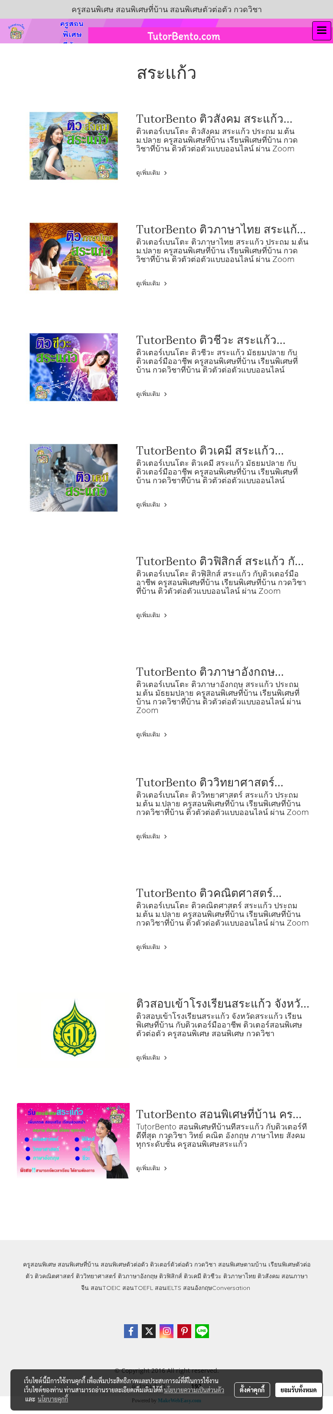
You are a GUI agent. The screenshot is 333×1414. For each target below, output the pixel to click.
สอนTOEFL (137, 1288)
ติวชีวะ (212, 1276)
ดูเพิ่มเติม (149, 173)
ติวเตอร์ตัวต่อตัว (171, 1264)
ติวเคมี (192, 1276)
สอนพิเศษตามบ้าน (242, 1264)
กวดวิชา (205, 1264)
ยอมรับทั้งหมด (299, 1390)
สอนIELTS (168, 1288)
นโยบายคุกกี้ (53, 1399)
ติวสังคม (269, 1276)
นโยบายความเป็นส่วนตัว (194, 1390)
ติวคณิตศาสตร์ (54, 1276)
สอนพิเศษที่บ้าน (78, 1264)
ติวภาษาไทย (239, 1276)
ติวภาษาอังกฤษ (137, 1276)
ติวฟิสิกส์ (170, 1276)
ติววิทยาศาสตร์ (96, 1276)
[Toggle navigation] (321, 30)
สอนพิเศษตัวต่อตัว (124, 1264)
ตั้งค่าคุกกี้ (252, 1390)
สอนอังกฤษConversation (216, 1288)
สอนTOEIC (106, 1288)
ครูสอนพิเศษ (39, 1264)
